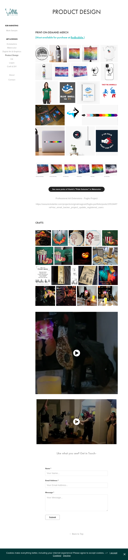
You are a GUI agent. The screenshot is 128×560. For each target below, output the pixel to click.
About (11, 75)
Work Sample (12, 30)
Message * (49, 492)
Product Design (11, 55)
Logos (11, 62)
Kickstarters (12, 44)
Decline (67, 555)
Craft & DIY (12, 66)
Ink (11, 59)
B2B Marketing (11, 26)
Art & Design (12, 39)
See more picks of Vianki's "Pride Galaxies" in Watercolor (76, 189)
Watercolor (11, 47)
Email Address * (51, 480)
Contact (11, 79)
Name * (48, 468)
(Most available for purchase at (60, 37)
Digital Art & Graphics (11, 51)
